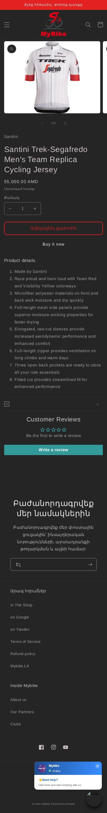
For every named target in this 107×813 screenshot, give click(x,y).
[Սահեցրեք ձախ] (42, 123)
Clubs (15, 724)
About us (18, 700)
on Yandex (20, 629)
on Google (19, 617)
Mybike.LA (19, 666)
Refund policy (22, 654)
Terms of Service (25, 642)
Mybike (46, 804)
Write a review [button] (53, 450)
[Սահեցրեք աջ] (65, 123)
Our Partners (22, 712)
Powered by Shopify (63, 804)
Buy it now (53, 244)
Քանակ (11, 198)
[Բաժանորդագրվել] (90, 564)
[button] (7, 25)
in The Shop (21, 605)
